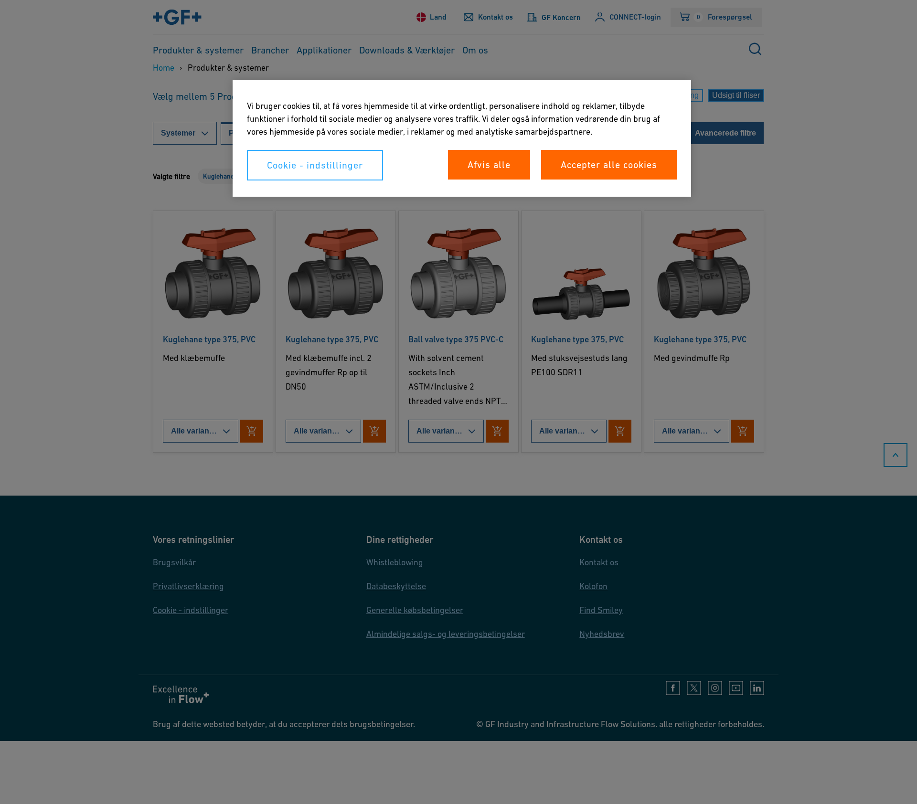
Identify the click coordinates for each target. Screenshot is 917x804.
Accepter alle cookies (609, 164)
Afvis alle (489, 164)
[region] (462, 138)
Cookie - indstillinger (315, 165)
